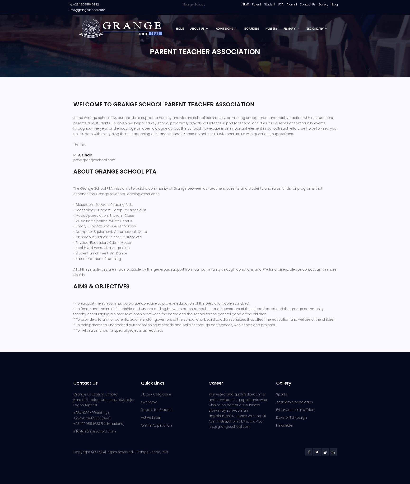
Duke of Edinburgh (291, 417)
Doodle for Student (157, 409)
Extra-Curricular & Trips (295, 409)
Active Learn (151, 417)
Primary (289, 29)
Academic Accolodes (294, 402)
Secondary (315, 29)
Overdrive (149, 402)
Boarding (251, 29)
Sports (281, 394)
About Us (197, 29)
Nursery (271, 29)
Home (180, 29)
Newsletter (285, 425)
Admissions (224, 29)
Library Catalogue (156, 394)
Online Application (156, 425)
